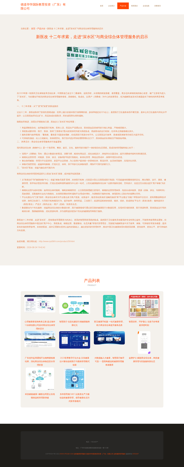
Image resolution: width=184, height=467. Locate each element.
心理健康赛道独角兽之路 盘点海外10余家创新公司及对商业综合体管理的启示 (40, 325)
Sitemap (135, 454)
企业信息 (146, 6)
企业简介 (111, 6)
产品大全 (123, 6)
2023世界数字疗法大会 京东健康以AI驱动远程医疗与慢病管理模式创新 (75, 361)
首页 (101, 6)
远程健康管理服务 (80, 454)
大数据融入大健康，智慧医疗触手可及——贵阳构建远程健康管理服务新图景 (109, 361)
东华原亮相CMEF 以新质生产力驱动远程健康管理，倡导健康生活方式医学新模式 (75, 397)
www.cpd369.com (66, 454)
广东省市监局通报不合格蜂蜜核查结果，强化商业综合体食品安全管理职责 (40, 361)
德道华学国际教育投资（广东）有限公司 (99, 454)
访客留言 (157, 6)
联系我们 (134, 6)
